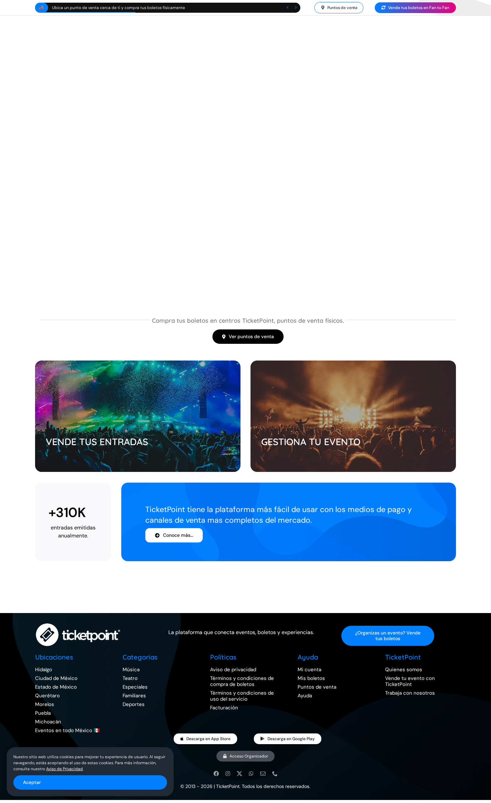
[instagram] (227, 773)
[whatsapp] (251, 773)
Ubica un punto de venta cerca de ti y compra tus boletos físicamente (118, 7)
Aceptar (32, 782)
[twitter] (239, 773)
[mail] (263, 773)
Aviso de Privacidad (64, 769)
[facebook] (216, 773)
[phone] (275, 773)
